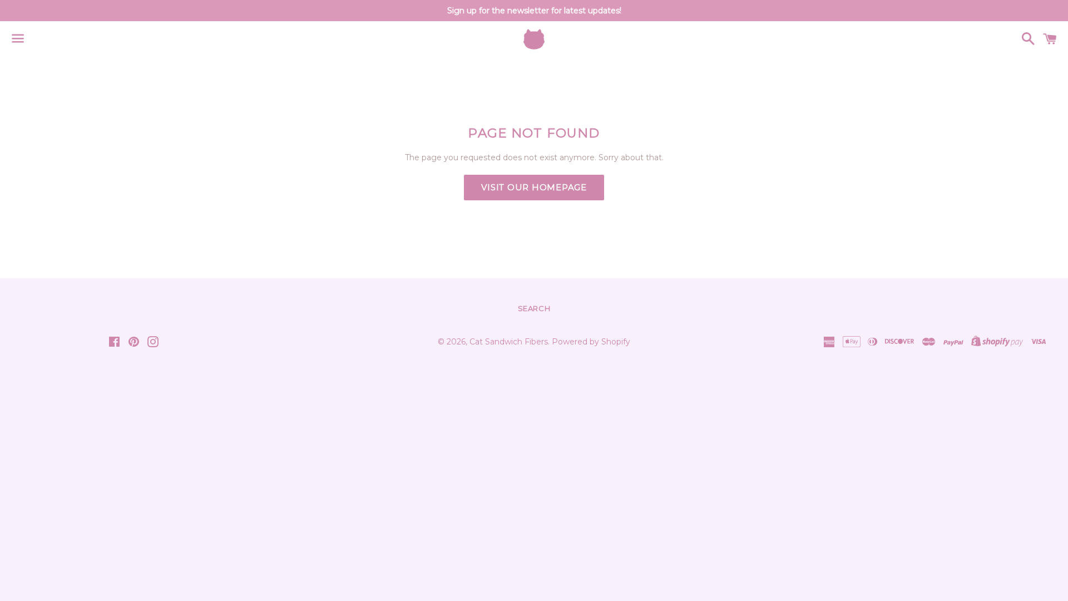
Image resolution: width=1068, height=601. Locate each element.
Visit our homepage (534, 187)
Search (534, 308)
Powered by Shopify (591, 342)
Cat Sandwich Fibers (508, 342)
